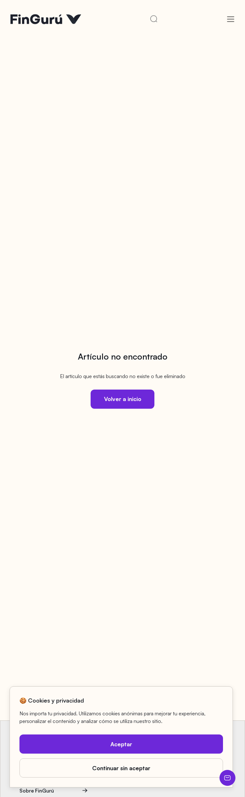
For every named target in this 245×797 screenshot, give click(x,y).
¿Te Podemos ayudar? (227, 778)
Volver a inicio (122, 398)
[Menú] (230, 19)
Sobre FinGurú (36, 790)
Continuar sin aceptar (121, 767)
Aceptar (121, 744)
